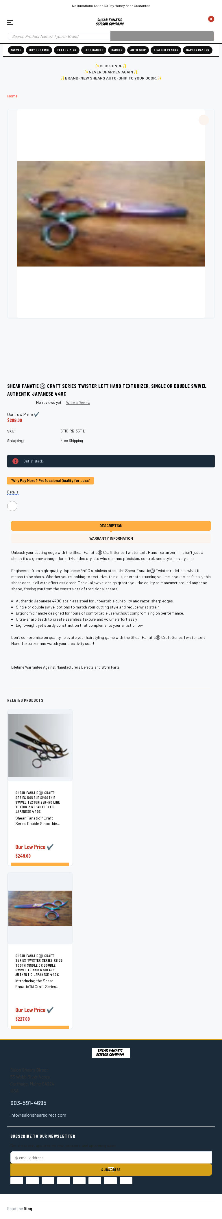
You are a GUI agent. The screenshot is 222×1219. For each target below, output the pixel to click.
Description (111, 525)
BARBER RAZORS (197, 50)
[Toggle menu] (12, 22)
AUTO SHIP (138, 50)
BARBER (116, 50)
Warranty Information (111, 538)
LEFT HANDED (93, 50)
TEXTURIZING (66, 50)
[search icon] (162, 36)
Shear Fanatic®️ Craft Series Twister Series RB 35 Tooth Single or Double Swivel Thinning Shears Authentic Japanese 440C (38, 965)
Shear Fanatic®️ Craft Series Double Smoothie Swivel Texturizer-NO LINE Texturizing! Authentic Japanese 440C (37, 802)
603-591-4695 (28, 1102)
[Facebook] (12, 506)
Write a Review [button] (78, 403)
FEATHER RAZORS (166, 50)
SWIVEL (16, 50)
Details (12, 492)
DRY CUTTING (39, 50)
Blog (28, 1208)
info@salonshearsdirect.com (38, 1115)
